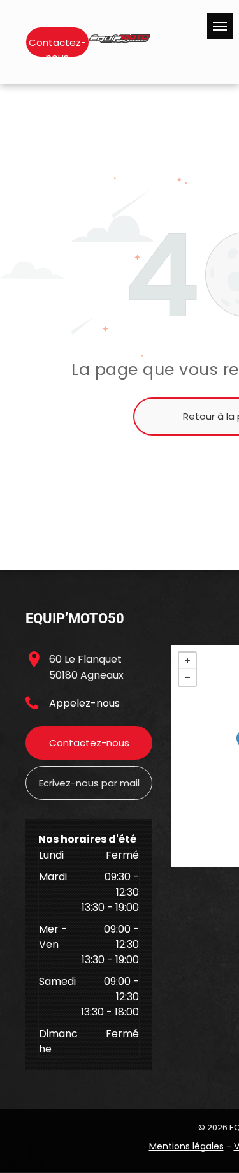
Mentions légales (186, 1146)
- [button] (187, 677)
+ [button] (187, 661)
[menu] (220, 26)
